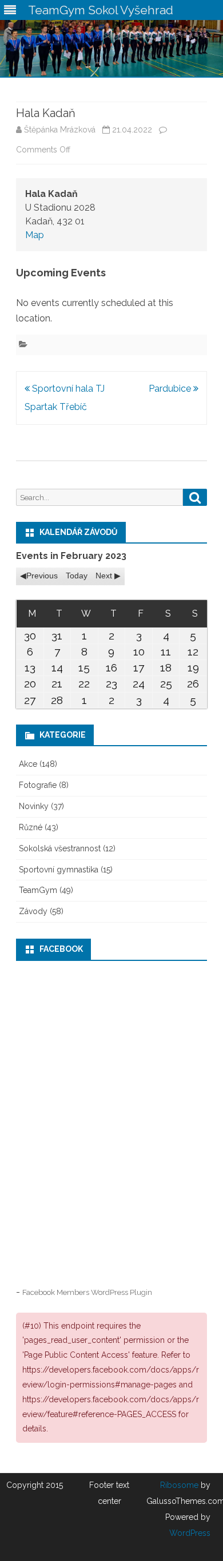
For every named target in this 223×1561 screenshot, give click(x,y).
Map (34, 235)
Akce (28, 764)
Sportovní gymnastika (58, 869)
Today (76, 575)
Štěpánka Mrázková (59, 129)
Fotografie (38, 785)
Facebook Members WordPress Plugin (87, 1292)
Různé (30, 827)
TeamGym (38, 890)
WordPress (189, 1533)
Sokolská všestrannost (60, 848)
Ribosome (179, 1485)
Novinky (34, 806)
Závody (33, 911)
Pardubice (171, 388)
